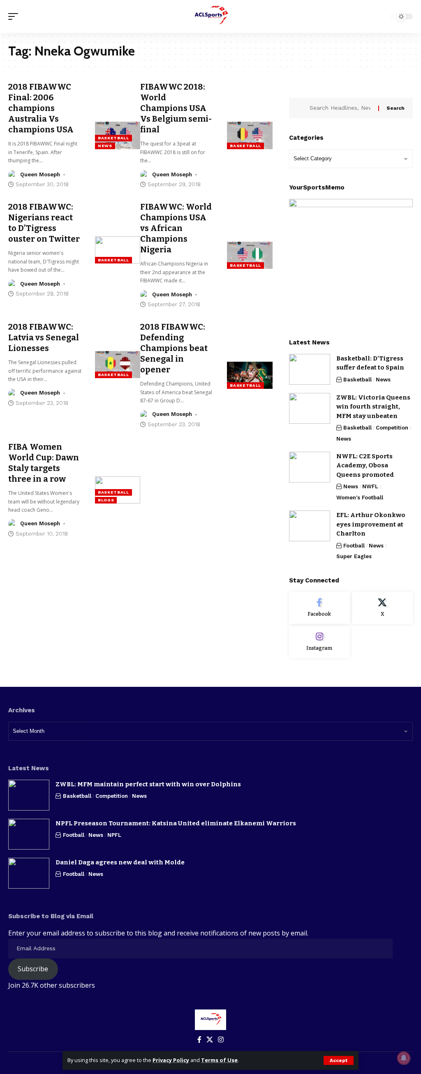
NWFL (370, 486)
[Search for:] (340, 108)
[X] (382, 608)
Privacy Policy (171, 1060)
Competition (392, 428)
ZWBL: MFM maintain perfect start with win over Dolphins (148, 784)
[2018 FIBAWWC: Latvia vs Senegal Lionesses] (118, 364)
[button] (339, 1060)
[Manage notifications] (403, 1058)
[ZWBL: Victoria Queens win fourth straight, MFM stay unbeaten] (309, 408)
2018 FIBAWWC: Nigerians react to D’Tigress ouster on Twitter (44, 223)
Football (354, 546)
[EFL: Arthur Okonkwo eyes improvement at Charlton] (309, 525)
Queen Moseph (40, 174)
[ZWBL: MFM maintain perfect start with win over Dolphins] (28, 795)
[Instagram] (319, 642)
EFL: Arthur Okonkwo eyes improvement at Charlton (370, 524)
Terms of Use (219, 1060)
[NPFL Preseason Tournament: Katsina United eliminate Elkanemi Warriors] (28, 834)
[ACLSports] (210, 16)
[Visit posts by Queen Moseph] (12, 174)
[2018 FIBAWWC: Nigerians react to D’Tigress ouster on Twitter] (118, 249)
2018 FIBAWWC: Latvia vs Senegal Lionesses (43, 337)
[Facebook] (319, 608)
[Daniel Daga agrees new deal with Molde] (28, 873)
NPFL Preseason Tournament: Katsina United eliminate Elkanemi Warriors (176, 823)
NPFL (114, 835)
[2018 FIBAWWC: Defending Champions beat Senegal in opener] (250, 375)
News (105, 145)
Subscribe (33, 968)
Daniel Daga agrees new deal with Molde (120, 862)
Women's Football (359, 497)
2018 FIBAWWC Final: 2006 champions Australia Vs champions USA (41, 108)
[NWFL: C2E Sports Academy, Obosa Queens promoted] (309, 467)
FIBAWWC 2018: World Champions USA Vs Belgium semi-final (176, 108)
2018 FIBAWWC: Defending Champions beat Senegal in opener (174, 348)
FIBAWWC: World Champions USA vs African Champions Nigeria (176, 228)
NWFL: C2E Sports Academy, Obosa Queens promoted (365, 465)
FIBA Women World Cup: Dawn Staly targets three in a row (43, 463)
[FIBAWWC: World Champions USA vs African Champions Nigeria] (250, 255)
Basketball (113, 138)
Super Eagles (354, 556)
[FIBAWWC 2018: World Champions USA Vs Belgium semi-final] (250, 135)
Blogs (106, 500)
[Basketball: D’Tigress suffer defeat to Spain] (309, 369)
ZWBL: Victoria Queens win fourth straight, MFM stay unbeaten (373, 407)
